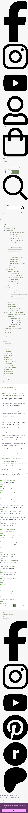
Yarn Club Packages (10, 332)
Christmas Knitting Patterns (14, 283)
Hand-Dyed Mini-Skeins (13, 261)
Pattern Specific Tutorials (11, 367)
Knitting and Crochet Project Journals (16, 314)
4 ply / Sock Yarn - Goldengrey (7, 587)
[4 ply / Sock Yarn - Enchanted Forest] (9, 560)
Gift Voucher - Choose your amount (13, 328)
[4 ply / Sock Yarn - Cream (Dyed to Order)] (10, 535)
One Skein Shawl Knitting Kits (17, 298)
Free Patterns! (8, 334)
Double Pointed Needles (14, 308)
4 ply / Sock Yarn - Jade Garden (7, 599)
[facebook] (15, 41)
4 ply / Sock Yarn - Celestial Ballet (7, 525)
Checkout (15, 172)
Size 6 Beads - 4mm (15, 318)
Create (17, 797)
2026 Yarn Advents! (10, 228)
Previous (5, 605)
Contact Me (5, 375)
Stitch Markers (11, 326)
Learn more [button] (20, 807)
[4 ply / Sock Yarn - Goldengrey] (7, 584)
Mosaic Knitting (9, 355)
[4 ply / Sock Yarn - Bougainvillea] (8, 492)
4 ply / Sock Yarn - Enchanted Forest (8, 562)
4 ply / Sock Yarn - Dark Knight (7, 550)
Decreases (8, 349)
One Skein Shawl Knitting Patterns (19, 275)
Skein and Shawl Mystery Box (12, 330)
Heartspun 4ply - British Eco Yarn (18, 240)
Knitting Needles (9, 302)
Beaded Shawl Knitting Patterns (18, 273)
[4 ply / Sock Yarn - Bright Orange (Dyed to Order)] (12, 499)
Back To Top (3, 603)
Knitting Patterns (9, 269)
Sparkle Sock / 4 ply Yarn (16, 247)
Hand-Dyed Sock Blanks (13, 259)
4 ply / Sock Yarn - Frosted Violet (7, 574)
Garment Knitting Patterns (14, 285)
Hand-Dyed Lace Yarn (13, 234)
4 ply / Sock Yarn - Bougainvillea (7, 495)
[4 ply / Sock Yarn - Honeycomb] (7, 591)
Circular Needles (12, 306)
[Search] (22, 207)
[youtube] (15, 94)
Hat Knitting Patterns (13, 279)
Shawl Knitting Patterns (13, 271)
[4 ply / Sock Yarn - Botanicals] (7, 486)
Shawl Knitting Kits (12, 292)
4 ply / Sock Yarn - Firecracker (7, 568)
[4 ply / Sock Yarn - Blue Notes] (7, 480)
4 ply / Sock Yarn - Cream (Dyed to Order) (10, 537)
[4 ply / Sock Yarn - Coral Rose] (7, 529)
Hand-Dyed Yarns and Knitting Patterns (11, 393)
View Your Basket (6, 458)
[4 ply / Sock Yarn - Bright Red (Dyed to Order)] (11, 505)
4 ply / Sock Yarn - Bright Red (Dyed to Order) (11, 507)
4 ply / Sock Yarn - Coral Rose (7, 531)
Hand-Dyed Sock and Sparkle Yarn (16, 238)
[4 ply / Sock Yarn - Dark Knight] (7, 548)
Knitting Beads (11, 316)
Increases (7, 347)
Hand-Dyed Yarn (9, 230)
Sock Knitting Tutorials (10, 361)
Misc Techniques (9, 365)
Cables (7, 357)
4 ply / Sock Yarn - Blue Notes (7, 482)
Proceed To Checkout (16, 458)
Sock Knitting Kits (12, 300)
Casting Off (8, 351)
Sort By (16, 474)
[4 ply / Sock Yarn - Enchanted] (7, 554)
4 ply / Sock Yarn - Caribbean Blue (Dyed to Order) (12, 519)
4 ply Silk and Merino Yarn (17, 257)
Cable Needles (11, 304)
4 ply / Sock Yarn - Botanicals (6, 488)
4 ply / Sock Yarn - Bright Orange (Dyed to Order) (11, 501)
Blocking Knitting (9, 369)
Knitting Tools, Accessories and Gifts (14, 312)
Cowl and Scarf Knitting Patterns (15, 277)
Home (4, 224)
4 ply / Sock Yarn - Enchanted (7, 556)
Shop (4, 226)
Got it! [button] (14, 810)
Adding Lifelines (9, 371)
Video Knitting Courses (8, 373)
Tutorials (5, 341)
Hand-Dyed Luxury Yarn (13, 251)
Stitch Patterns (8, 359)
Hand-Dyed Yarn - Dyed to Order (16, 232)
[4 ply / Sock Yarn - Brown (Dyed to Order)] (10, 511)
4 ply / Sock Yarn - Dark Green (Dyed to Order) (11, 544)
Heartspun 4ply (5, 420)
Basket (8, 172)
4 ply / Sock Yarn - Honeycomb (7, 593)
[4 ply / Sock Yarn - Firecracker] (7, 566)
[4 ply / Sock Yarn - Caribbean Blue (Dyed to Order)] (12, 517)
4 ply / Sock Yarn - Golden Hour (7, 580)
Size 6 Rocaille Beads (18, 320)
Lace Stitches (8, 353)
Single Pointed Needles (13, 310)
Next (23, 605)
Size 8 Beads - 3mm (15, 324)
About (4, 377)
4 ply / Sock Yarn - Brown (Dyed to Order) (10, 513)
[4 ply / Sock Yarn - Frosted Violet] (8, 572)
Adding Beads (8, 363)
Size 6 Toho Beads (18, 322)
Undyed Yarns (11, 267)
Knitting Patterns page (8, 450)
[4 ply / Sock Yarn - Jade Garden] (7, 597)
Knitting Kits (8, 287)
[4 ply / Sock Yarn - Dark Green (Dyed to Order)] (11, 542)
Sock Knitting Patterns (13, 281)
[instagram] (15, 70)
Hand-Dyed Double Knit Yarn (15, 249)
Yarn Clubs (5, 336)
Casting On (8, 343)
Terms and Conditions (8, 379)
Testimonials (6, 339)
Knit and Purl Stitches (10, 345)
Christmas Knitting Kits (13, 289)
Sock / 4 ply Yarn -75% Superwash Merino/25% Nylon (15, 463)
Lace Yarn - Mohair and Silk (17, 236)
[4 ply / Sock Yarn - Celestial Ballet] (8, 523)
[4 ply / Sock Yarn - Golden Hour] (8, 578)
